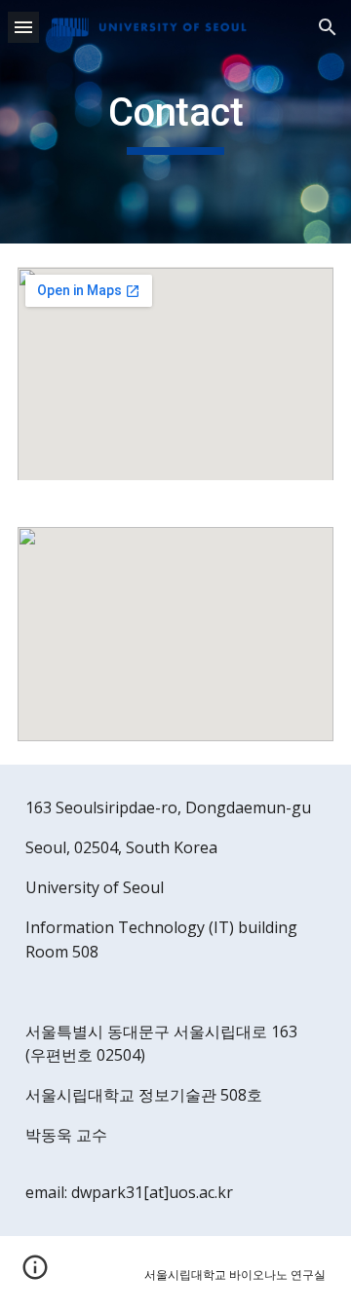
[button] (23, 27)
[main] (175, 122)
